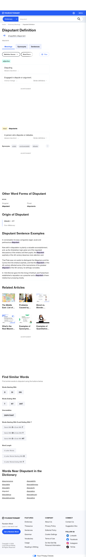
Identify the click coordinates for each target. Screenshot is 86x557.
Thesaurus (29, 526)
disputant (9, 415)
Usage (27, 542)
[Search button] (80, 19)
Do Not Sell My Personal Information (53, 543)
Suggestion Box (71, 526)
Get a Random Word (11, 532)
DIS (20, 392)
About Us (48, 522)
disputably (6, 488)
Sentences (35, 46)
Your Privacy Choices (45, 556)
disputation (31, 491)
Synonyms (22, 46)
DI (12, 392)
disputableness (32, 484)
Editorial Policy (50, 530)
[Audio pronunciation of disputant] (4, 35)
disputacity (31, 488)
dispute (7, 221)
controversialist (24, 146)
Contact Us (70, 522)
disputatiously (32, 494)
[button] (73, 13)
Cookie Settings (51, 534)
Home (4, 24)
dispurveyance (7, 481)
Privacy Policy (50, 526)
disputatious (6, 494)
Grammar (28, 534)
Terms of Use (50, 538)
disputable (6, 484)
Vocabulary (29, 538)
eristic (14, 146)
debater (35, 146)
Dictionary (8, 19)
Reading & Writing (31, 547)
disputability (31, 481)
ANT (21, 404)
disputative (31, 498)
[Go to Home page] (11, 13)
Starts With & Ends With (13, 427)
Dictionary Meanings (14, 24)
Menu (81, 13)
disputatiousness (8, 498)
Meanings (8, 46)
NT (12, 404)
